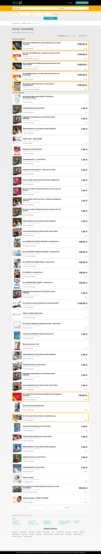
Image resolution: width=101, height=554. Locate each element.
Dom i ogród (68, 532)
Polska (13, 518)
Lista (83, 35)
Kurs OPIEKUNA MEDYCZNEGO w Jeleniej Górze (38, 282)
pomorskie (76, 521)
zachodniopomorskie (63, 521)
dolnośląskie (46, 522)
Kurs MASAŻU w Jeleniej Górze (32, 272)
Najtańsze (68, 35)
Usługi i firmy (39, 534)
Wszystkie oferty (16, 23)
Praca (53, 532)
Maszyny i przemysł (48, 534)
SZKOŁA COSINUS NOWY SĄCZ (33, 313)
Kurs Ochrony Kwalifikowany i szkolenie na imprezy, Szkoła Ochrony (41, 53)
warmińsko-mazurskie (63, 522)
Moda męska (31, 532)
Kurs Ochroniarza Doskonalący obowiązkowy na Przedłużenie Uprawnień (42, 394)
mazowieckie (31, 521)
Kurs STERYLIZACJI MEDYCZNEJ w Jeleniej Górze (39, 262)
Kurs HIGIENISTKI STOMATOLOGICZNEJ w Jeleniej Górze (41, 241)
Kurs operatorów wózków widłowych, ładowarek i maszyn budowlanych (41, 487)
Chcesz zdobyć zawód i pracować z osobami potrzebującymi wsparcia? (42, 199)
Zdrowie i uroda (59, 532)
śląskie (13, 522)
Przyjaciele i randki (27, 536)
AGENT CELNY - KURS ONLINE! (32, 139)
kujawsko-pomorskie (32, 523)
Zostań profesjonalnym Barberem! (33, 406)
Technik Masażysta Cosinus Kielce (33, 108)
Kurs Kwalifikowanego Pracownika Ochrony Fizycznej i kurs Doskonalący (41, 74)
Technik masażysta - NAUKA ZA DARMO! (35, 498)
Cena (34, 14)
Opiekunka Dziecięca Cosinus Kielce (34, 364)
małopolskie (46, 521)
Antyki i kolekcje (16, 534)
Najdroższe (74, 35)
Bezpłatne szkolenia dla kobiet (32, 149)
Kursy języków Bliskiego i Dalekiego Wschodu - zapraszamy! (42, 323)
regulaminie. (82, 552)
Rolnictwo (31, 534)
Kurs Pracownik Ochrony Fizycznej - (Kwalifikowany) (39, 416)
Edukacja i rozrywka (26, 23)
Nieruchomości (46, 532)
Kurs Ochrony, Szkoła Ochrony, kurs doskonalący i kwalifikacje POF (38, 84)
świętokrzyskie (15, 523)
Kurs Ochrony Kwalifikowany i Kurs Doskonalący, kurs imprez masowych (42, 43)
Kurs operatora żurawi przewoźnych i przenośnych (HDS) (40, 303)
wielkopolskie (46, 523)
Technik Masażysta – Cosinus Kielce (34, 159)
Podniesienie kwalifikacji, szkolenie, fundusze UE (38, 334)
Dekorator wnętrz (28, 477)
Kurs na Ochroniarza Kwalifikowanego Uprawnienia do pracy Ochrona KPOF (41, 63)
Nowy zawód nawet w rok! (31, 344)
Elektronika (82, 532)
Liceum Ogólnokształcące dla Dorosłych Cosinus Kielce (40, 231)
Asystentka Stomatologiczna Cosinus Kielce (37, 426)
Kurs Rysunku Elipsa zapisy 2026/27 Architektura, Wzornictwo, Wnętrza (38, 97)
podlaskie (14, 521)
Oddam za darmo (78, 534)
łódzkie (29, 522)
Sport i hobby (69, 534)
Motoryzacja (15, 532)
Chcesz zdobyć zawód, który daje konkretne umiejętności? (41, 180)
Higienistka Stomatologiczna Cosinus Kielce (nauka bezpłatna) (39, 117)
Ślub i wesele (24, 534)
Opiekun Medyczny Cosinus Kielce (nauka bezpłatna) (39, 128)
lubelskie (76, 522)
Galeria (86, 35)
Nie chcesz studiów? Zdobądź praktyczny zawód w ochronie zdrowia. (42, 189)
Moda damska (23, 532)
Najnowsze (63, 35)
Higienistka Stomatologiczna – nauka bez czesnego (39, 169)
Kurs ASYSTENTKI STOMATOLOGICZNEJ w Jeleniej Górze (41, 252)
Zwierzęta (75, 532)
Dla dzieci (38, 532)
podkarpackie (62, 523)
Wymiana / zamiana (16, 536)
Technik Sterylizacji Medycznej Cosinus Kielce (37, 436)
